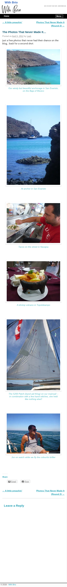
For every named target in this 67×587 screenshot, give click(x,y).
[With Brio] (33, 9)
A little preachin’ (12, 22)
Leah (29, 36)
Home (6, 16)
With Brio (11, 2)
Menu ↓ (59, 16)
